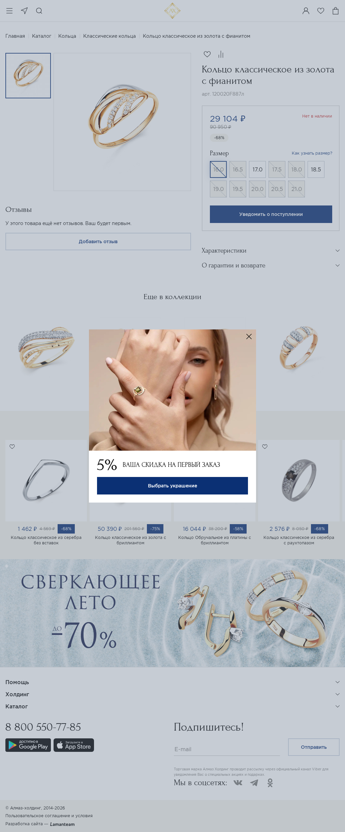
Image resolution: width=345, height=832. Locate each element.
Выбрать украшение (172, 485)
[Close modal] (249, 336)
